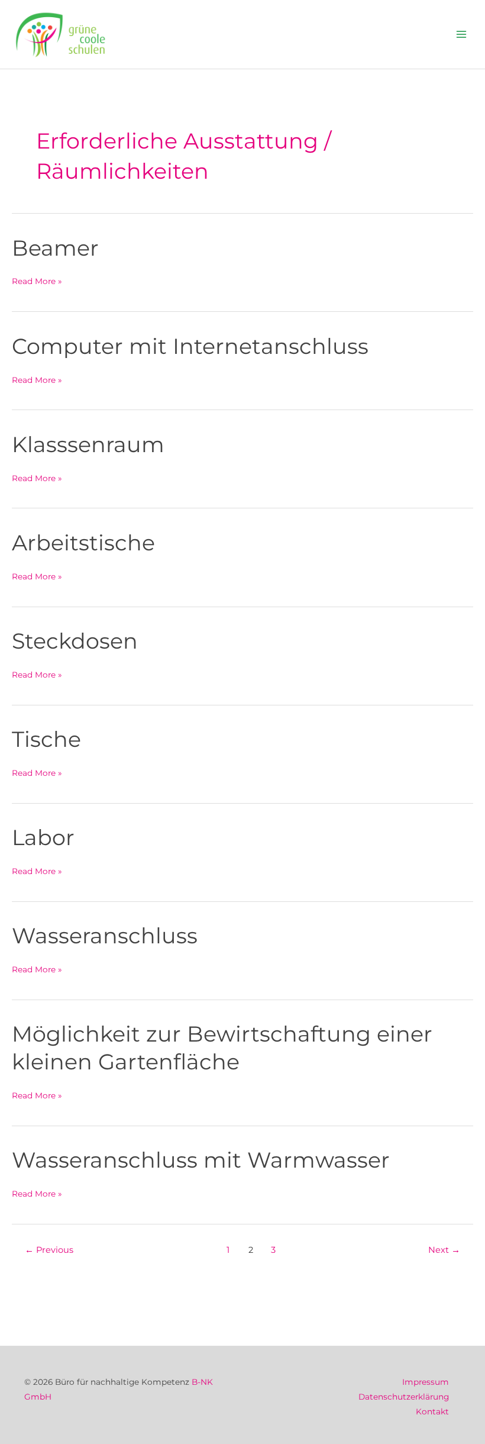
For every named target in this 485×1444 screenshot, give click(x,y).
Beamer (55, 248)
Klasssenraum (88, 444)
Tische (46, 739)
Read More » (37, 281)
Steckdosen (75, 641)
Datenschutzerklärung (403, 1396)
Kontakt (432, 1411)
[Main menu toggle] (462, 34)
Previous (49, 1250)
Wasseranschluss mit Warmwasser (201, 1160)
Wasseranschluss (105, 936)
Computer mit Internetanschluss (190, 346)
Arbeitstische (83, 543)
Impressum (425, 1382)
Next (444, 1250)
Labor (43, 837)
